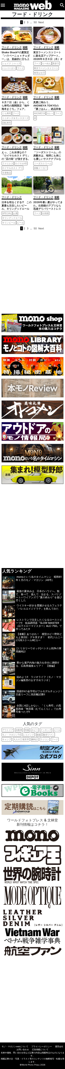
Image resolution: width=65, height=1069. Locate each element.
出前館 (45, 213)
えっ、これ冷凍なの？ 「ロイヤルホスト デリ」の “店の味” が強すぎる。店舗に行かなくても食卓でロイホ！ (16, 159)
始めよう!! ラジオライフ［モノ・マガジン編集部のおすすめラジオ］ (38, 678)
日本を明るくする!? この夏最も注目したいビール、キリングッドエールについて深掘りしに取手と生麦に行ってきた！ (17, 209)
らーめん (46, 63)
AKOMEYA (39, 113)
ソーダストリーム (43, 163)
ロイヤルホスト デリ (12, 168)
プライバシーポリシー (41, 1046)
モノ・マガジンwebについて (15, 1046)
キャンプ (6, 739)
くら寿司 (6, 113)
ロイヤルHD (21, 163)
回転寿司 (6, 122)
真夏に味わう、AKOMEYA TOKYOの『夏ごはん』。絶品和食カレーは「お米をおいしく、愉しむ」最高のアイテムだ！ (47, 110)
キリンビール (8, 222)
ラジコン (44, 739)
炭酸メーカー (40, 168)
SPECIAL (7, 213)
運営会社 (59, 1046)
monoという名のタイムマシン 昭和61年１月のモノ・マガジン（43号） (39, 578)
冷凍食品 (6, 172)
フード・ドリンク (12, 47)
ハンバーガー (8, 68)
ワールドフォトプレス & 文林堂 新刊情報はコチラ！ (32, 822)
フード (20, 68)
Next (41, 22)
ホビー (34, 730)
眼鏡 (38, 734)
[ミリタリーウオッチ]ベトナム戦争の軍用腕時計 (38, 650)
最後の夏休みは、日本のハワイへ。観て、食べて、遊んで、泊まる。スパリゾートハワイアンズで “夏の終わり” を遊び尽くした (39, 595)
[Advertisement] (32, 272)
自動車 (19, 730)
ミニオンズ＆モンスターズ (15, 118)
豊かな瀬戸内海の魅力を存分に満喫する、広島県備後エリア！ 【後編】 (37, 664)
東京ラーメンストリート (46, 68)
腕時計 (34, 739)
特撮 (27, 730)
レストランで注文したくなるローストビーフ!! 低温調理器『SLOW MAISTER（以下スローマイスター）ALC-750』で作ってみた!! (39, 624)
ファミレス (7, 163)
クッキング (45, 730)
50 (35, 22)
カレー (50, 113)
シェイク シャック (11, 63)
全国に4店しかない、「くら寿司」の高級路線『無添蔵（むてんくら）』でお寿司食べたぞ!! (38, 708)
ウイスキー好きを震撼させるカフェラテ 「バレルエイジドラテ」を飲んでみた (39, 607)
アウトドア (7, 730)
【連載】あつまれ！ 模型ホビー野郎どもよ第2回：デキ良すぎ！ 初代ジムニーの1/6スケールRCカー (39, 637)
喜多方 (56, 63)
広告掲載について (40, 1049)
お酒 (15, 213)
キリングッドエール (12, 217)
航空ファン (48, 734)
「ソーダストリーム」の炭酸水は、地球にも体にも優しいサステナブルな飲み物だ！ (47, 157)
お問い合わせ (23, 1049)
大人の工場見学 (21, 739)
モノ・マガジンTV (11, 734)
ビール (20, 222)
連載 (25, 47)
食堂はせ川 (39, 72)
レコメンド (28, 734)
